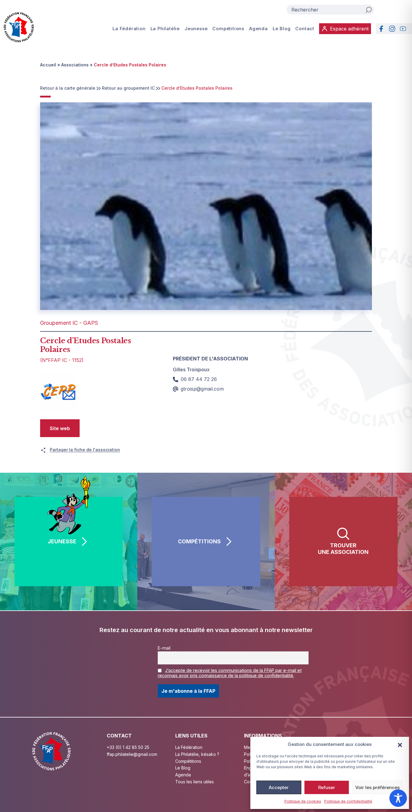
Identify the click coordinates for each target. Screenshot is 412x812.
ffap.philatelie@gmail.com (132, 754)
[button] (400, 744)
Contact (304, 28)
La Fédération (129, 28)
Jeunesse (196, 28)
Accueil (48, 64)
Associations (75, 64)
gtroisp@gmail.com (202, 389)
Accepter (279, 787)
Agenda (258, 28)
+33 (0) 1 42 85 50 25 (128, 747)
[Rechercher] (369, 9)
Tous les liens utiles (194, 781)
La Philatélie (165, 28)
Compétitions (228, 28)
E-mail (164, 648)
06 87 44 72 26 (199, 379)
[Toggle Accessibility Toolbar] (398, 798)
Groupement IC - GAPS (69, 323)
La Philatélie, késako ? (197, 754)
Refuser (326, 787)
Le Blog (282, 28)
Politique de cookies (302, 801)
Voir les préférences (377, 787)
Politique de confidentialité (348, 801)
